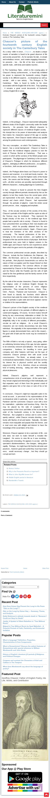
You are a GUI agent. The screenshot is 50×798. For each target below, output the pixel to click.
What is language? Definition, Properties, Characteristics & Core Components (19, 641)
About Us (12, 2)
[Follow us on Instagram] (21, 598)
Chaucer (28, 52)
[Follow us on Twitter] (17, 598)
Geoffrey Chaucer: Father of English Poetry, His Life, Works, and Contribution (24, 679)
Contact (21, 2)
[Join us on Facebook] (13, 598)
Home (4, 2)
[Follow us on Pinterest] (25, 598)
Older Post (45, 568)
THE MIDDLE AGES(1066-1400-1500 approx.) (27, 33)
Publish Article (33, 2)
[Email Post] (26, 495)
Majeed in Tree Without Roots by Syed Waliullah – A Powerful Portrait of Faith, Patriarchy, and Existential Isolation (23, 628)
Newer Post (4, 568)
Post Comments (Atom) (17, 572)
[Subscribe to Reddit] (29, 598)
